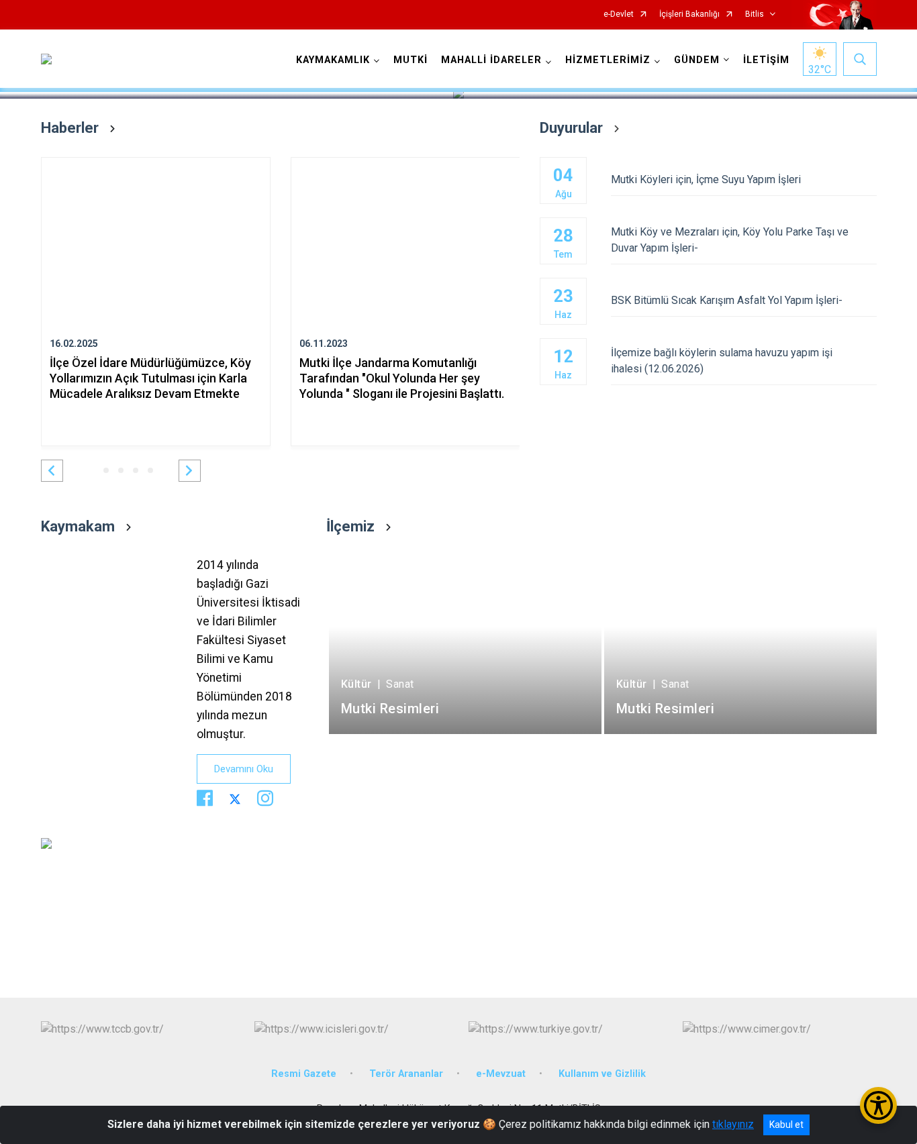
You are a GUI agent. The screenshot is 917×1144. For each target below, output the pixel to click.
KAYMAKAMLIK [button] (333, 60)
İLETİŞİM (766, 60)
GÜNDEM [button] (697, 60)
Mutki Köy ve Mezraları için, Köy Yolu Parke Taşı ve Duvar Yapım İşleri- (730, 239)
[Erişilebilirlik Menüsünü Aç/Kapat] (878, 1105)
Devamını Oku (243, 769)
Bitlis (754, 14)
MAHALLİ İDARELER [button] (491, 60)
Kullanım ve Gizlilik (602, 1074)
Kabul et (786, 1124)
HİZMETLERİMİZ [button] (607, 60)
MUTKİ (410, 60)
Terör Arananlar (406, 1074)
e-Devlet (619, 14)
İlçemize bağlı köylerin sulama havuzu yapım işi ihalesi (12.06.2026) (721, 360)
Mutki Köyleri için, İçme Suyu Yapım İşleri (706, 179)
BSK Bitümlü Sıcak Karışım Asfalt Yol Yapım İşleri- (726, 300)
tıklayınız (733, 1124)
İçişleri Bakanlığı (689, 14)
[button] (52, 471)
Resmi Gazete (303, 1074)
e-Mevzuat (501, 1074)
